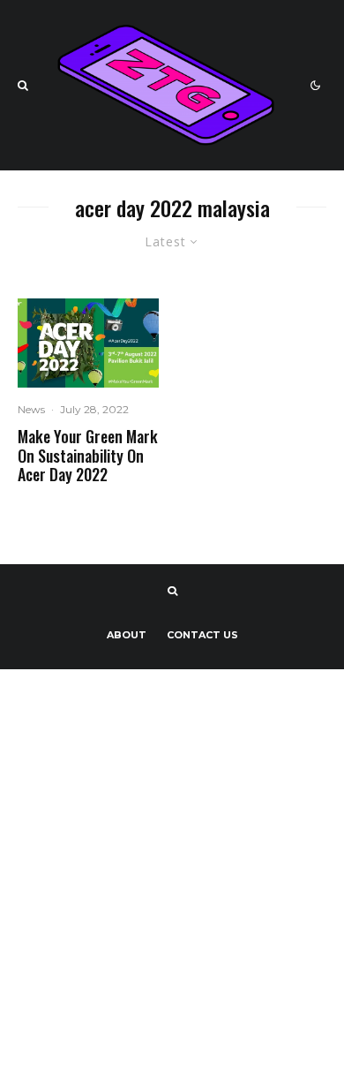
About (126, 635)
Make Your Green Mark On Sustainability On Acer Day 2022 (88, 456)
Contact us (202, 635)
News (31, 409)
